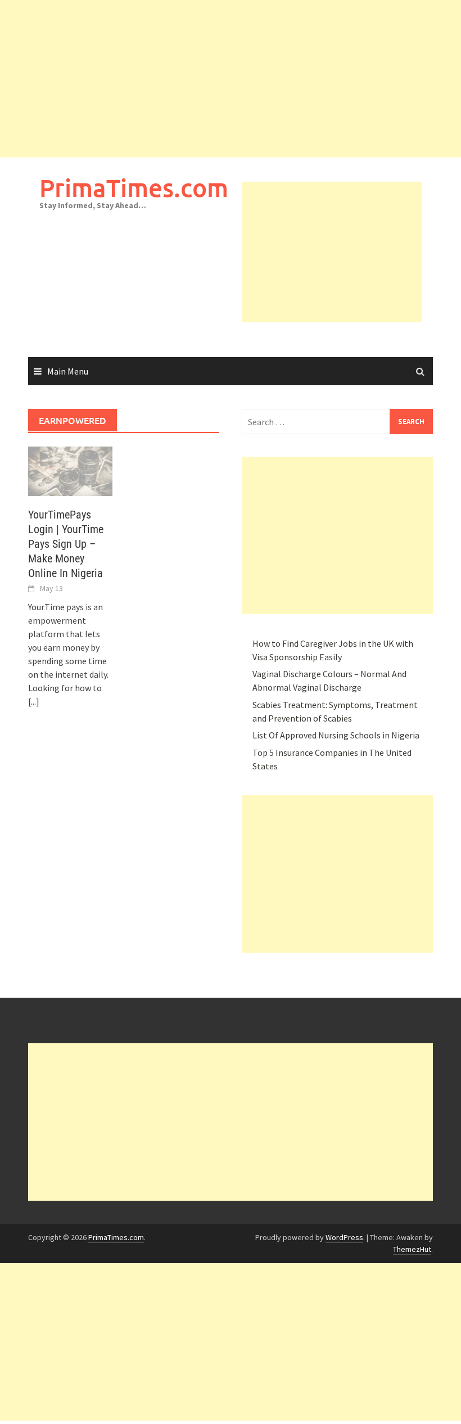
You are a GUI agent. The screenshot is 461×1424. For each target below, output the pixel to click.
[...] (33, 701)
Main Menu (67, 371)
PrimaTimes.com (133, 187)
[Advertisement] (230, 78)
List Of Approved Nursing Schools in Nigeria (335, 735)
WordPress (344, 1237)
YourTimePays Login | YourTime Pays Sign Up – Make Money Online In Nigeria (65, 544)
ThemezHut (412, 1249)
